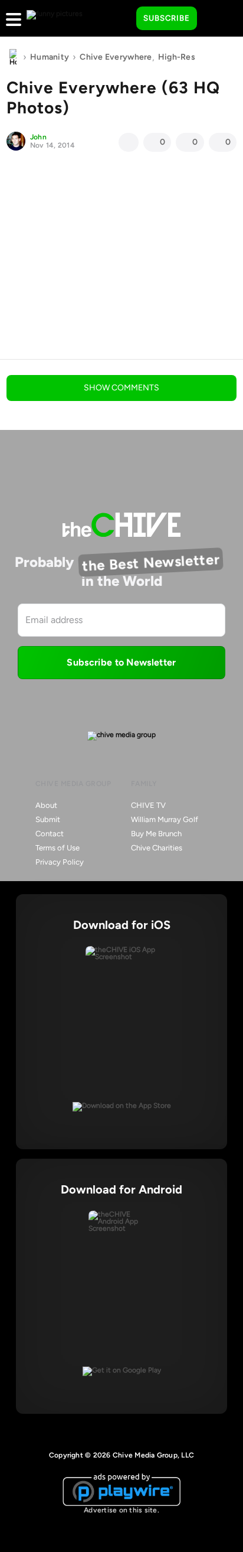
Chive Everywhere (116, 57)
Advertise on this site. (121, 1510)
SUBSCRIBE (166, 18)
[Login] (216, 19)
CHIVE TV (148, 805)
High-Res (176, 57)
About (46, 805)
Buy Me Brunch (156, 833)
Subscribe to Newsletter (121, 662)
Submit (47, 819)
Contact (49, 833)
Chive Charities (156, 847)
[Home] (12, 57)
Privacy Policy (59, 861)
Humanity (49, 57)
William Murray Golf (164, 819)
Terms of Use (57, 847)
